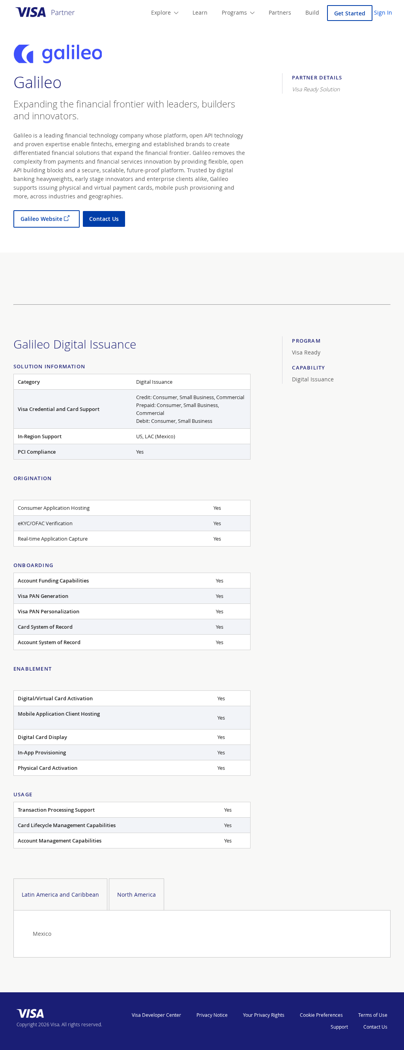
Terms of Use (372, 1015)
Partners (280, 12)
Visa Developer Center (156, 1015)
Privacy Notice (212, 1015)
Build (312, 12)
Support (339, 1027)
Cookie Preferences (321, 1015)
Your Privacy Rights (263, 1015)
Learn (200, 12)
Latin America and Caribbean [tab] (60, 894)
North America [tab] (136, 894)
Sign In (383, 12)
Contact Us (375, 1027)
